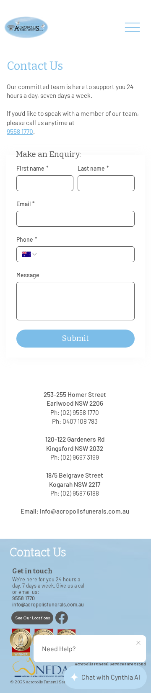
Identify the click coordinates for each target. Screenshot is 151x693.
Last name (93, 168)
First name (32, 168)
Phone (26, 239)
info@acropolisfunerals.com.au (84, 511)
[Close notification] (138, 643)
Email (25, 203)
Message (27, 275)
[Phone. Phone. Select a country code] (30, 254)
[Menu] (132, 27)
